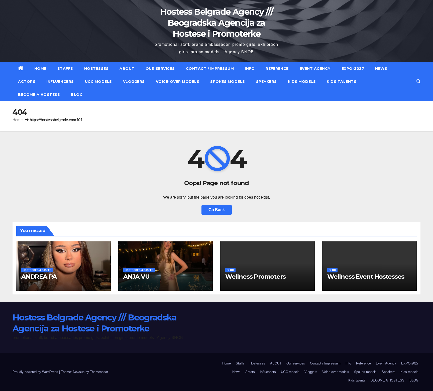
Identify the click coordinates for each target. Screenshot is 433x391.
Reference (277, 68)
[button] (418, 81)
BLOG (76, 94)
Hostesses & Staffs (37, 270)
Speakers (266, 81)
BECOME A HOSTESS (39, 94)
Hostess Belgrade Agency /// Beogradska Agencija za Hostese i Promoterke (216, 23)
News (381, 68)
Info (250, 68)
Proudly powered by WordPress (36, 372)
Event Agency (315, 68)
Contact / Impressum (210, 68)
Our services (160, 68)
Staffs (65, 68)
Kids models (302, 81)
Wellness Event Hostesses (365, 276)
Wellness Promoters (255, 276)
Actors (26, 81)
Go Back (216, 210)
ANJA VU (136, 276)
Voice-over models (177, 81)
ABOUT (127, 68)
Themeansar (99, 372)
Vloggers (134, 81)
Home (40, 68)
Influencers (60, 81)
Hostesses (96, 68)
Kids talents (341, 81)
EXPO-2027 (353, 68)
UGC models (98, 81)
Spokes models (227, 81)
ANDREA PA (39, 276)
